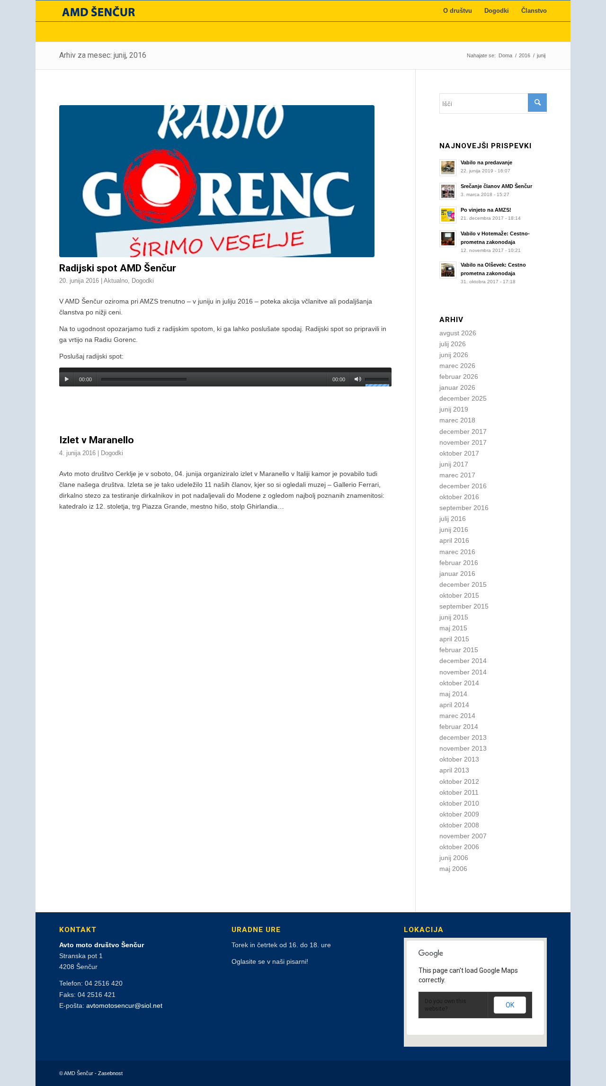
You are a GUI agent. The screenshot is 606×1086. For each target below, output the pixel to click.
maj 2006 (453, 868)
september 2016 (464, 508)
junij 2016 (453, 529)
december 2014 (463, 660)
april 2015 (454, 639)
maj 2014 (453, 694)
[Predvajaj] (66, 379)
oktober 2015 (459, 595)
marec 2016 (457, 552)
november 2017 (463, 442)
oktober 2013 (459, 759)
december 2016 (463, 486)
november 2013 (463, 748)
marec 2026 (457, 365)
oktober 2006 (459, 847)
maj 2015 (453, 628)
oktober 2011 (459, 792)
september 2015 (464, 606)
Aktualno (116, 281)
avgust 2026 (457, 333)
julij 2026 (452, 344)
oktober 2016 (459, 497)
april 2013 (454, 770)
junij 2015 (453, 617)
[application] (225, 377)
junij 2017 (453, 464)
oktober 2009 (459, 814)
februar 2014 (458, 726)
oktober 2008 (459, 825)
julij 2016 (452, 518)
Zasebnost (110, 1073)
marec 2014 (457, 715)
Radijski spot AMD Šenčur (117, 268)
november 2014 (463, 672)
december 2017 (463, 431)
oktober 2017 (459, 453)
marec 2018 (457, 420)
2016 (524, 55)
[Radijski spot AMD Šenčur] (225, 181)
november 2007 (463, 836)
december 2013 (463, 737)
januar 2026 (457, 387)
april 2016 (454, 540)
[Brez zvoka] (357, 379)
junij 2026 (453, 355)
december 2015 (463, 584)
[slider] (378, 380)
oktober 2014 (459, 683)
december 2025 (463, 398)
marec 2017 (457, 475)
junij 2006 (453, 858)
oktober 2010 (459, 803)
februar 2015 (458, 650)
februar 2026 (458, 376)
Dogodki (143, 281)
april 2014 (454, 705)
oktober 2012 (459, 781)
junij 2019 (453, 409)
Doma (505, 55)
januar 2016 (457, 573)
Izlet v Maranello (96, 440)
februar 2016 (458, 562)
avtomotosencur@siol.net (124, 1005)
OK (510, 1005)
